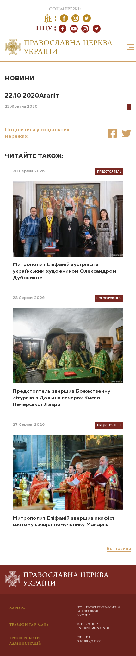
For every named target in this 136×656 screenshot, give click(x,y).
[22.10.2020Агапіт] (112, 133)
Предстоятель (109, 171)
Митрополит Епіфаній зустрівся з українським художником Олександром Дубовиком (64, 271)
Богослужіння (108, 298)
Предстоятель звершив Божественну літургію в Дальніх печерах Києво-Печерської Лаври (61, 398)
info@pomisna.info (93, 628)
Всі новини (119, 548)
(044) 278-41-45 (87, 624)
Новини (19, 78)
